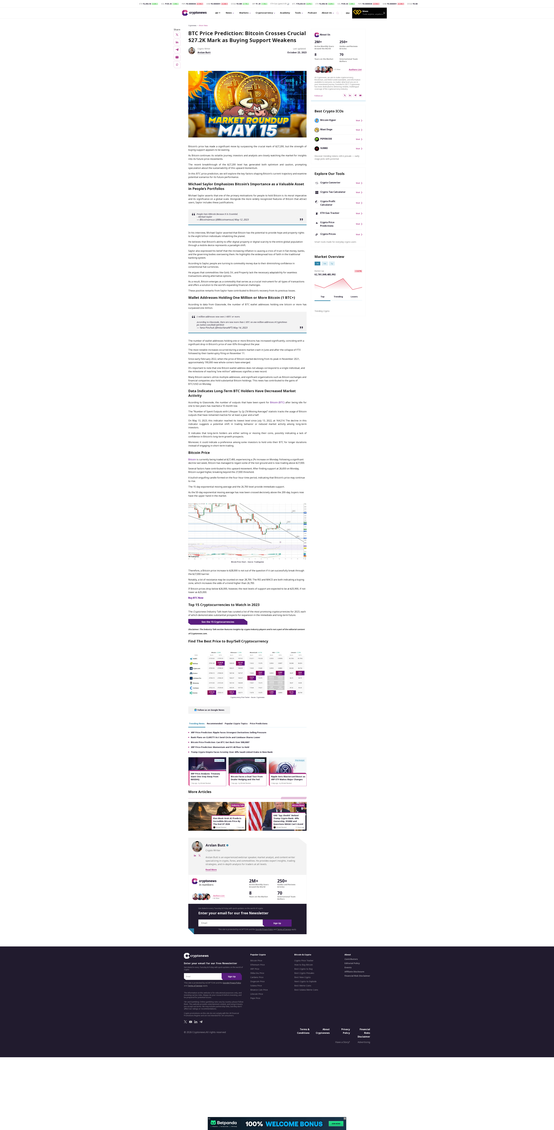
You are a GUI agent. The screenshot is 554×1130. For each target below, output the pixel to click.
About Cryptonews (323, 1031)
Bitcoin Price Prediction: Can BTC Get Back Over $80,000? (220, 742)
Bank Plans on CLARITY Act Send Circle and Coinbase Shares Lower (225, 737)
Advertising (364, 1042)
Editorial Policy (352, 963)
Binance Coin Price (259, 990)
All (216, 12)
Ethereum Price (257, 965)
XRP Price (254, 969)
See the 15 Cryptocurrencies (218, 621)
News (229, 12)
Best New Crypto (302, 977)
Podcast (312, 12)
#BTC (228, 316)
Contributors (351, 959)
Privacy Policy (345, 1031)
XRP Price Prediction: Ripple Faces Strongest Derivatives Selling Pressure (228, 732)
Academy (285, 12)
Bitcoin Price (256, 961)
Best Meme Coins (302, 986)
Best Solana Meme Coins (306, 990)
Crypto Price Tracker (303, 961)
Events (348, 967)
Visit (358, 120)
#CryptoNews (280, 322)
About (348, 954)
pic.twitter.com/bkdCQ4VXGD (210, 324)
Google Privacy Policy (264, 929)
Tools (298, 12)
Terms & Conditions (303, 1031)
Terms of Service (284, 929)
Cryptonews (192, 25)
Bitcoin (192, 459)
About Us (327, 12)
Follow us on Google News (210, 710)
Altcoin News (203, 25)
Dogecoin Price (257, 981)
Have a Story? (342, 1042)
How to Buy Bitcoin (303, 965)
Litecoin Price (256, 994)
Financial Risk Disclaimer (357, 976)
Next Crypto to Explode (305, 981)
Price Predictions (258, 723)
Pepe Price (255, 998)
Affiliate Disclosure (354, 972)
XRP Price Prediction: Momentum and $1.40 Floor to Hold (220, 747)
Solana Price (256, 986)
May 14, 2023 (240, 327)
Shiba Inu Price (257, 973)
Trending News (197, 723)
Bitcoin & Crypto (302, 954)
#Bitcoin (212, 214)
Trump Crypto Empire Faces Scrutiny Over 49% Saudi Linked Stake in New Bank (232, 752)
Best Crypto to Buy (303, 969)
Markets (244, 12)
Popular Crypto (258, 954)
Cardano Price (256, 977)
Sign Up (277, 923)
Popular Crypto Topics (236, 723)
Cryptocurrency (264, 12)
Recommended (214, 723)
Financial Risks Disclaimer (364, 1033)
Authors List (355, 69)
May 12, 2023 (241, 219)
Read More (211, 869)
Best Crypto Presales (304, 973)
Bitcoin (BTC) (277, 402)
